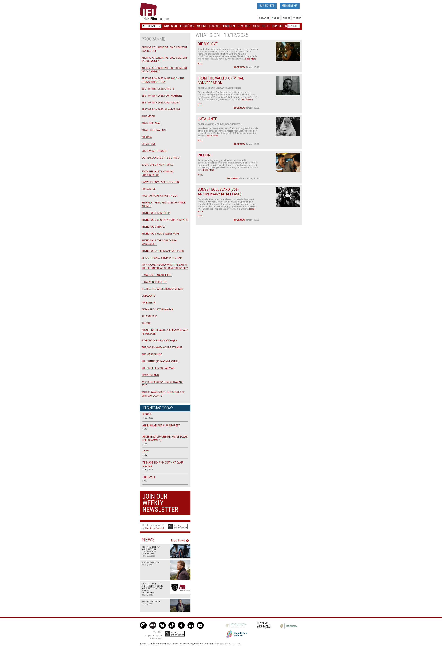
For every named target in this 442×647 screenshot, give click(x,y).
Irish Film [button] (228, 26)
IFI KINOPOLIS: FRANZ (153, 226)
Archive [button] (202, 26)
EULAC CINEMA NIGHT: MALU (157, 164)
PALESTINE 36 (149, 316)
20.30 (144, 480)
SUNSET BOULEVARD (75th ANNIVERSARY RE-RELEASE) (219, 191)
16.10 (144, 429)
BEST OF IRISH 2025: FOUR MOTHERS (162, 95)
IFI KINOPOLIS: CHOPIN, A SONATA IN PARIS (165, 219)
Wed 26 (286, 18)
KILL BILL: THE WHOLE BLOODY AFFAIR (162, 288)
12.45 (144, 443)
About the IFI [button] (261, 26)
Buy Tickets (267, 5)
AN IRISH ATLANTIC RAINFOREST (161, 425)
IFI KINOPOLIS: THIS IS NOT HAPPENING (163, 251)
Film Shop (243, 26)
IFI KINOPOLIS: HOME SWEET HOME (161, 233)
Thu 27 (297, 18)
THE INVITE (148, 477)
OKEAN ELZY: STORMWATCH (157, 309)
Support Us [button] (279, 26)
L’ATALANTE (207, 119)
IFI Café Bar (186, 26)
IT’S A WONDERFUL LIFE (154, 282)
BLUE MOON (148, 116)
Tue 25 (275, 18)
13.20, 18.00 (147, 417)
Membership (289, 5)
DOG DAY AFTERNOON (154, 151)
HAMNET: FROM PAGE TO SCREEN (160, 182)
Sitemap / (165, 643)
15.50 (144, 455)
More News (178, 540)
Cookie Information (203, 643)
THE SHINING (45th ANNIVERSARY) (160, 361)
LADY (145, 451)
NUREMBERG (149, 302)
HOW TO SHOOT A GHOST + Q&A (159, 195)
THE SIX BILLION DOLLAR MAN (158, 368)
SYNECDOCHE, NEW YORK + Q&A (159, 340)
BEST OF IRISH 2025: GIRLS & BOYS (161, 102)
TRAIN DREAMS (150, 375)
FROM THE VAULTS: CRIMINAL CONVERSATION (221, 80)
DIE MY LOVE (208, 44)
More (200, 63)
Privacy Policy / (187, 643)
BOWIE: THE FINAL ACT (154, 130)
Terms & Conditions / (150, 643)
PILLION (204, 155)
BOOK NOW (239, 67)
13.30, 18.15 (147, 469)
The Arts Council (154, 528)
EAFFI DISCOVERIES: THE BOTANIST (161, 157)
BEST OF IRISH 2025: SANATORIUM (161, 109)
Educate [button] (214, 26)
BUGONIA (147, 137)
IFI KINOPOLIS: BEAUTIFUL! (156, 213)
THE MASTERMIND (152, 354)
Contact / (175, 643)
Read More (250, 58)
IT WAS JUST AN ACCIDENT (157, 275)
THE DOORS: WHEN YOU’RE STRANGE (162, 347)
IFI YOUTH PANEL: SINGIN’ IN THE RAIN (162, 257)
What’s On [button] (170, 26)
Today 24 (264, 18)
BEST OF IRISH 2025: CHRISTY (158, 88)
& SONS (146, 414)
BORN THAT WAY (151, 123)
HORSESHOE (149, 188)
